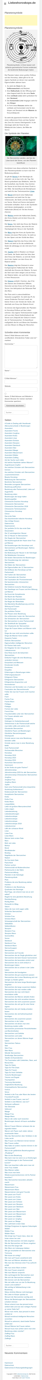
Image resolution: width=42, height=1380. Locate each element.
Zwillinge (8, 1338)
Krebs (7, 797)
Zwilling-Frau (9, 1333)
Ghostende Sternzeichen (14, 728)
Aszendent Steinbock (12, 445)
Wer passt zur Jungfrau (13, 1219)
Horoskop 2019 (10, 755)
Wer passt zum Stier (12, 1209)
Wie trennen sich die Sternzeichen (17, 1280)
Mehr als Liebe (10, 843)
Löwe (7, 831)
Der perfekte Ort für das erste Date (17, 528)
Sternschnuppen (11, 948)
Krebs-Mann (9, 802)
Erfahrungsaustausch (12, 675)
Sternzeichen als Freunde (14, 953)
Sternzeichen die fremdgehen (15, 972)
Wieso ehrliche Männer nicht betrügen (19, 1292)
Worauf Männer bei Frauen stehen (17, 1326)
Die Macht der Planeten (13, 597)
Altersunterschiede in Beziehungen (17, 426)
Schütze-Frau (10, 916)
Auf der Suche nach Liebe (14, 460)
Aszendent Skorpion (12, 443)
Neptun (7, 858)
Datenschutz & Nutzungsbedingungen (19, 1368)
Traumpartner (10, 1080)
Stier (6, 1046)
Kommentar (9, 344)
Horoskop (8, 753)
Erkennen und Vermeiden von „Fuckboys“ (20, 687)
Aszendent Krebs (11, 436)
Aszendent (8, 428)
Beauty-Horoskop (11, 477)
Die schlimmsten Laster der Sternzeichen (20, 616)
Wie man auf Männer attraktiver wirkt (18, 1260)
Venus (7, 1092)
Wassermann (9, 1185)
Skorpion (8, 928)
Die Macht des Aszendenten (15, 599)
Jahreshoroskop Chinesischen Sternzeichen (21, 775)
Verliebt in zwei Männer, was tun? (17, 1102)
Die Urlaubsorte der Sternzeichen (17, 626)
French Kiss (9, 711)
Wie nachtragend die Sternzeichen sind (19, 1275)
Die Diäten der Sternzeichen (15, 565)
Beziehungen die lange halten (16, 497)
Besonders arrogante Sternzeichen (17, 484)
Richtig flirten (9, 902)
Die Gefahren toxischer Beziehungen (18, 587)
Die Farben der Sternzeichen (15, 575)
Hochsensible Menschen (14, 750)
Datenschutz (9, 523)
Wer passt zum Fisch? (13, 1194)
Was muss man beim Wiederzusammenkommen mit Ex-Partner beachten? (20, 1175)
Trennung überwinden (13, 1082)
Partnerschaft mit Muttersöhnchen (17, 867)
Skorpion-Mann (10, 933)
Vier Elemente (10, 1107)
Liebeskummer (10, 826)
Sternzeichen (9, 950)
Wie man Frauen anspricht (14, 1270)
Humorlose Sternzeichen (14, 762)
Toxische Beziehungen (13, 1075)
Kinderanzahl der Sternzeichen (16, 792)
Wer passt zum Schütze (13, 1202)
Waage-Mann (10, 1116)
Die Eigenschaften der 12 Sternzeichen (19, 567)
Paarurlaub (9, 863)
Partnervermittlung (11, 872)
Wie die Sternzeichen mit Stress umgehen (20, 1243)
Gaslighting (9, 719)
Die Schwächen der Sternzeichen (17, 619)
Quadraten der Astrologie (14, 889)
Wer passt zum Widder (13, 1216)
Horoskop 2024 (10, 760)
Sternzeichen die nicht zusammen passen (20, 1002)
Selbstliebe (9, 924)
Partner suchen (10, 865)
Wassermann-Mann (12, 1189)
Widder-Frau (9, 1231)
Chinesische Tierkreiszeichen (15, 509)
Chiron (7, 514)
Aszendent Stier (10, 448)
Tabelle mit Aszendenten (14, 1058)
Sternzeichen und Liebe (13, 1036)
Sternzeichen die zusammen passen (18, 1019)
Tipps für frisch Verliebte (13, 1072)
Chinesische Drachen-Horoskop (16, 501)
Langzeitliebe (9, 804)
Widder (7, 1229)
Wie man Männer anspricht (15, 1272)
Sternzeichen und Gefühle (14, 1033)
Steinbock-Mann (11, 945)
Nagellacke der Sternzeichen (15, 855)
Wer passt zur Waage (13, 1221)
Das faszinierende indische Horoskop (18, 518)
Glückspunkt (9, 736)
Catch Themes (26, 1377)
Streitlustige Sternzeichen (14, 1055)
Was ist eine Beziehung (13, 1155)
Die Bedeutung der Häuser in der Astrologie (21, 553)
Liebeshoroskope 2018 (13, 823)
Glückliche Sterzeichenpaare (15, 733)
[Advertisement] (21, 20)
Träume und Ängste (12, 1077)
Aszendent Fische (11, 431)
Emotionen (9, 667)
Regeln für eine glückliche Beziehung (18, 897)
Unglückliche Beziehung (13, 1085)
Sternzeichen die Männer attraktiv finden (20, 997)
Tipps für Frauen (11, 1070)
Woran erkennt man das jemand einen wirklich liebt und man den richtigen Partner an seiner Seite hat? (21, 1306)
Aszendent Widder (11, 455)
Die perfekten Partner (13, 611)
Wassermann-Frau (11, 1187)
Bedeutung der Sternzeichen (15, 479)
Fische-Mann (9, 701)
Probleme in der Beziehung (15, 887)
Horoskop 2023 (10, 758)
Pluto (6, 880)
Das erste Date (10, 516)
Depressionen (10, 526)
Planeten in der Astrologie (14, 875)
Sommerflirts (9, 936)
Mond (7, 848)
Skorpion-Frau (10, 931)
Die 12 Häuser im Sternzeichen (16, 536)
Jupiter (7, 784)
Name (7, 370)
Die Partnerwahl (10, 609)
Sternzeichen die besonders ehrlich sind (19, 960)
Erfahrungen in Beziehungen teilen (17, 672)
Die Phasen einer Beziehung (15, 614)
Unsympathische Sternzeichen (16, 1087)
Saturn (7, 906)
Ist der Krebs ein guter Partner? (16, 767)
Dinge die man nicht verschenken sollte (19, 633)
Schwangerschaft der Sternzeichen (17, 921)
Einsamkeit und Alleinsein (14, 662)
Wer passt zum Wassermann (15, 1211)
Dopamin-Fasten (11, 638)
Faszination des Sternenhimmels (17, 689)
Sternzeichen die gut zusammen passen (19, 975)
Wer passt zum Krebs (13, 1197)
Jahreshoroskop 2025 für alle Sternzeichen (20, 772)
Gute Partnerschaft (12, 748)
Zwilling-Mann (10, 1336)
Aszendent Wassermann (14, 453)
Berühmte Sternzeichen (13, 482)
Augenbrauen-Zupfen (13, 465)
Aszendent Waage (11, 450)
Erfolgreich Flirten (11, 677)
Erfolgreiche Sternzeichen (14, 680)
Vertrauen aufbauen (12, 1104)
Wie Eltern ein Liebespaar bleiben (17, 1248)
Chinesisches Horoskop (13, 511)
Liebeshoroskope (11, 816)
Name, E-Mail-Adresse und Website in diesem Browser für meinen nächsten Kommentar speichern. (19, 398)
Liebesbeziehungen (12, 814)
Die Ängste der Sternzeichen (15, 538)
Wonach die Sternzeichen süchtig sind (19, 1297)
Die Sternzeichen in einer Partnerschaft (19, 621)
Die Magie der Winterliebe (14, 601)
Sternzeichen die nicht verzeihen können (20, 999)
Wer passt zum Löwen (13, 1199)
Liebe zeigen (9, 809)
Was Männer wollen (12, 1170)
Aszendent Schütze (12, 440)
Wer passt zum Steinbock (14, 1207)
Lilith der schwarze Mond (14, 828)
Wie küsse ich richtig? (13, 1255)
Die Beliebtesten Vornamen (15, 555)
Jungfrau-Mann (10, 782)
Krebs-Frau (9, 799)
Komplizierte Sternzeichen (14, 794)
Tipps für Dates (10, 1065)
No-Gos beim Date (11, 860)
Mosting (7, 853)
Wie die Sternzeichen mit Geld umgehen (19, 1241)
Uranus (11, 281)
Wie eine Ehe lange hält (13, 1246)
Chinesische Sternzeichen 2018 (16, 506)
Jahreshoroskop (11, 770)
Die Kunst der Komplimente (15, 594)
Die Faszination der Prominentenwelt (18, 579)
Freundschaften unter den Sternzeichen (19, 714)
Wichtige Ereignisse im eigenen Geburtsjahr (21, 1226)
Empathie (8, 670)
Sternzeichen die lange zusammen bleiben (20, 987)
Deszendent (9, 531)
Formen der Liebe (11, 709)
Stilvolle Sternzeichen (12, 1053)
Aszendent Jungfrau (12, 433)
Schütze (8, 914)
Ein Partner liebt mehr (13, 645)
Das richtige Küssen (12, 521)
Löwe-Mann (9, 836)
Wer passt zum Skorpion (14, 1204)
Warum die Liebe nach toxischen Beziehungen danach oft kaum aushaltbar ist (20, 1121)
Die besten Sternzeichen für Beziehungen (20, 558)
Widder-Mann (10, 1233)
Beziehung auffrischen (13, 487)
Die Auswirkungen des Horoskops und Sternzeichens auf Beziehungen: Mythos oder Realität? (19, 547)
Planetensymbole (11, 877)
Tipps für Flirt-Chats (12, 1067)
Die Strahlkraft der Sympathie (15, 623)
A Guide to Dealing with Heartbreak (18, 423)
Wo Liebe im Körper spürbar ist (16, 1294)
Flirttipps (8, 704)
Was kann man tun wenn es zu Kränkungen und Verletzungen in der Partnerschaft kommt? (21, 1160)
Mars (6, 841)
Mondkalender (10, 850)
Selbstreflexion (10, 926)
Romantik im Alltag (11, 904)
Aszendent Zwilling (11, 457)
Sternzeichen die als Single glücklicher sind (20, 955)
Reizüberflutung (10, 899)
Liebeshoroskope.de (22, 2)
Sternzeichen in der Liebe (14, 1021)
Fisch (7, 697)
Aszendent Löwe (11, 438)
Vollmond (8, 1109)
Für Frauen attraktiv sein (14, 716)
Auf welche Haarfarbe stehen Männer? (19, 462)
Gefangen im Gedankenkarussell (17, 721)
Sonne (7, 938)
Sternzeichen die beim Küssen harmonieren (21, 958)
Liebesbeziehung (11, 811)
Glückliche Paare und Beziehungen (18, 731)
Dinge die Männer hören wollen (16, 636)
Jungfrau (8, 777)
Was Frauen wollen (12, 1143)
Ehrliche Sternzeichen (13, 640)
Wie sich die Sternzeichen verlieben (18, 1277)
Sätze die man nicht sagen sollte (17, 909)
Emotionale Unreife (12, 665)
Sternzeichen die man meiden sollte (18, 989)
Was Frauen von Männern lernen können (20, 1141)
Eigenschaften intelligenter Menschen (18, 643)
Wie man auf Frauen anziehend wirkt (18, 1258)
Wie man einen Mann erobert (15, 1268)
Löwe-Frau (9, 833)
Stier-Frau (8, 1048)
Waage (7, 1111)
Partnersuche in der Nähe (14, 870)
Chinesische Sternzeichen (14, 504)
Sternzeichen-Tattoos (12, 1043)
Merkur (7, 845)
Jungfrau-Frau (10, 780)
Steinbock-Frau (10, 943)
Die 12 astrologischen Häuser (15, 533)
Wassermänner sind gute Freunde (17, 1192)
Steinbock (8, 941)
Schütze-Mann (10, 919)
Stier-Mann (9, 1050)
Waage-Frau (9, 1114)
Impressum (9, 765)
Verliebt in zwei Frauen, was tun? (17, 1099)
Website (8, 386)
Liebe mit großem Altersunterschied (18, 806)
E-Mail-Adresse (11, 378)
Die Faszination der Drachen (15, 577)
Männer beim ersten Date (14, 838)
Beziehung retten (11, 494)
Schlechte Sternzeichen (13, 911)
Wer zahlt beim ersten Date (15, 1224)
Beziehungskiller (11, 499)
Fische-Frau (9, 699)
